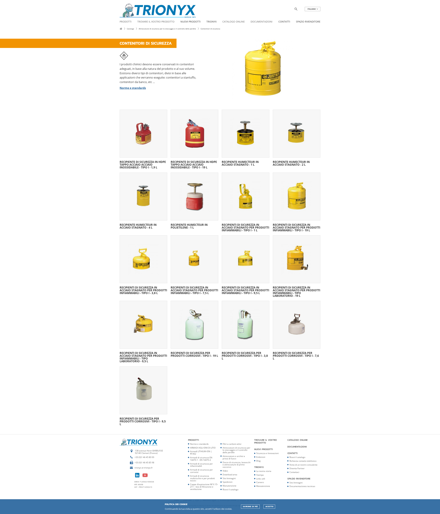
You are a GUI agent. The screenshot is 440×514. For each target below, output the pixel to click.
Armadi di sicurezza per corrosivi (201, 471)
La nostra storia (263, 471)
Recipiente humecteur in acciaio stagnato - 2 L (291, 163)
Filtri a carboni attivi (232, 444)
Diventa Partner (297, 468)
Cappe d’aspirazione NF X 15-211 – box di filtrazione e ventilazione (204, 487)
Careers (260, 482)
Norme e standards (199, 444)
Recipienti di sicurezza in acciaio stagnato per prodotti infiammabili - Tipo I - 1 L (245, 227)
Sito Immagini (229, 478)
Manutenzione (229, 485)
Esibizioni (260, 457)
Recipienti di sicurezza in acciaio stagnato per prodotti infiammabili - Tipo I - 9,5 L (245, 290)
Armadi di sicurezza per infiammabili (201, 465)
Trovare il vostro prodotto (155, 21)
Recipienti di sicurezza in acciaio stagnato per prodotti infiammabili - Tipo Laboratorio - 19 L (296, 291)
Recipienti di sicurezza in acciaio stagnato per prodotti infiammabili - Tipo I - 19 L (296, 227)
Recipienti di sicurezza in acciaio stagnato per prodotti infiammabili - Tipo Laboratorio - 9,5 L (143, 357)
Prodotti (125, 21)
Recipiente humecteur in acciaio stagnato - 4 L (138, 226)
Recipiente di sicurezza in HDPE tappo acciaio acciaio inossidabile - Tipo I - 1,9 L (143, 164)
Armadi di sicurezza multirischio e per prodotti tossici (202, 478)
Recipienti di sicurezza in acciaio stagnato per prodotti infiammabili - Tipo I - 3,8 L (143, 290)
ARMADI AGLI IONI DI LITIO (203, 447)
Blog (258, 460)
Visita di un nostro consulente (303, 464)
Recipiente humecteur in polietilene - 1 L (189, 226)
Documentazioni (261, 21)
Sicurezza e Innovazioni (267, 453)
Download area (230, 474)
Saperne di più (250, 506)
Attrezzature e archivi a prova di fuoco (234, 457)
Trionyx (211, 21)
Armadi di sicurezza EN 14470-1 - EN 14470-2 (201, 458)
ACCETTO (269, 506)
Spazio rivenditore (308, 21)
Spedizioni (227, 481)
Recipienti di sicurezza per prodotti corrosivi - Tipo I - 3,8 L (245, 355)
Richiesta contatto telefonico (302, 461)
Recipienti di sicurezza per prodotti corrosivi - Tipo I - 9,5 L (143, 421)
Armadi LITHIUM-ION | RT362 (201, 452)
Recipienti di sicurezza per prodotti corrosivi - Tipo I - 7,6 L (296, 355)
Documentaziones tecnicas (302, 486)
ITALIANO (311, 9)
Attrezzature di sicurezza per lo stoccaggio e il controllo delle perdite (167, 28)
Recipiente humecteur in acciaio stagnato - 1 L (240, 163)
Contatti (284, 21)
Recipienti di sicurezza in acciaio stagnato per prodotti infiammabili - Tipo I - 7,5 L (194, 290)
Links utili (260, 478)
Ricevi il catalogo (230, 489)
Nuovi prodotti (190, 21)
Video (225, 470)
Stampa (260, 474)
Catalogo (130, 28)
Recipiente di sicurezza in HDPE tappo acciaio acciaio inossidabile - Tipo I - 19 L (194, 164)
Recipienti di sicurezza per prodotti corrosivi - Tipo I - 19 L (194, 354)
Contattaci (294, 472)
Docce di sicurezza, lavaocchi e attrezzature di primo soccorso (236, 465)
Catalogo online (233, 21)
